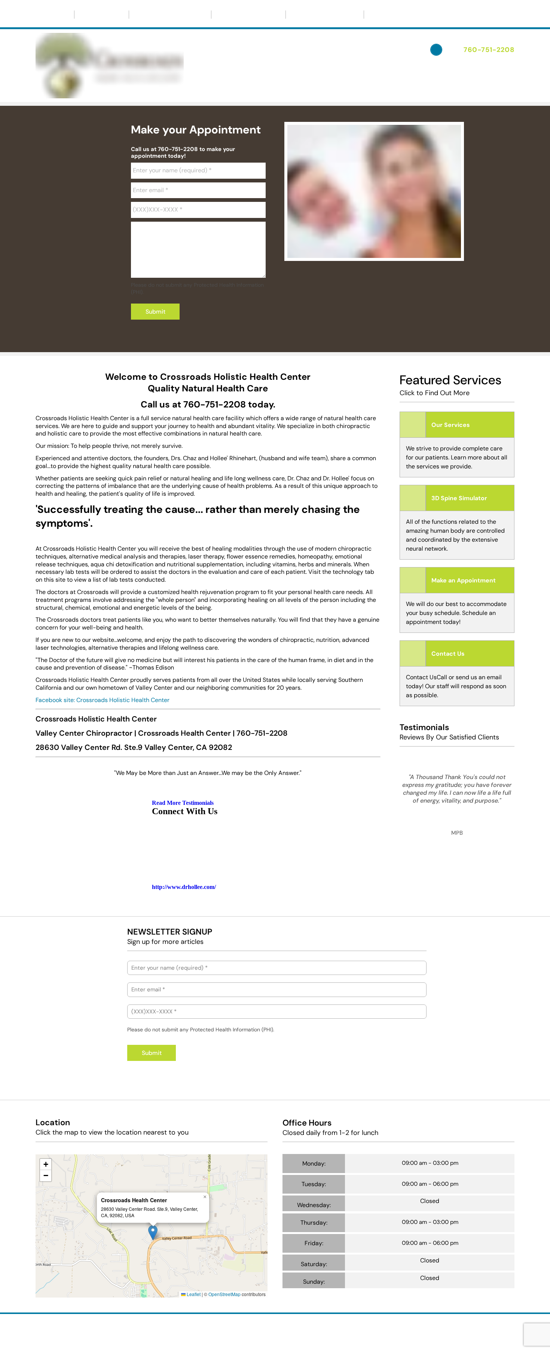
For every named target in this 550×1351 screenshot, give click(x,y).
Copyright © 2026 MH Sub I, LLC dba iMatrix (243, 1328)
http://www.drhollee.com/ (184, 887)
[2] (356, 253)
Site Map (206, 1335)
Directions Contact (248, 14)
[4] (392, 253)
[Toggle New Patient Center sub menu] (199, 14)
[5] (410, 253)
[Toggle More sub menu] (395, 14)
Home (55, 14)
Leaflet (193, 1294)
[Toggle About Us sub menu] (117, 14)
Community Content (324, 14)
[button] (153, 1232)
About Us (98, 14)
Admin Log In (313, 1328)
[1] (338, 253)
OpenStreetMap (224, 1294)
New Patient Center (166, 14)
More (382, 14)
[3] (374, 253)
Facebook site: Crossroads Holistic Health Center (102, 700)
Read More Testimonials (183, 803)
